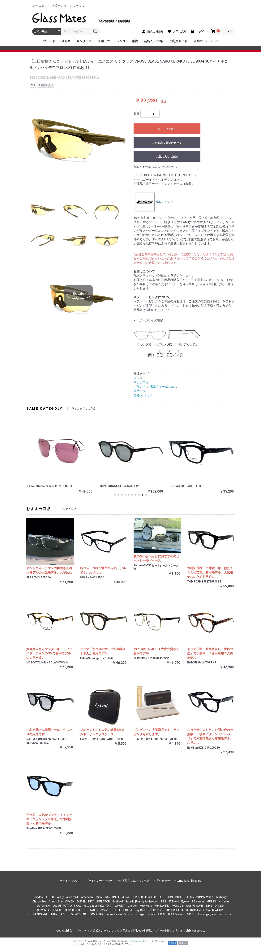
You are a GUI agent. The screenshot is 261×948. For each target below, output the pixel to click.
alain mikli (72, 897)
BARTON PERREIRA (117, 897)
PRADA (127, 910)
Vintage (139, 914)
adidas (39, 897)
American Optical (91, 897)
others (151, 914)
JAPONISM (43, 905)
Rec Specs (154, 910)
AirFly (60, 897)
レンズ (121, 41)
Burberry (221, 897)
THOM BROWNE (38, 914)
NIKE (209, 905)
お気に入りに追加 (167, 156)
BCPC (135, 897)
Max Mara (146, 905)
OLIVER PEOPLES (75, 910)
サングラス (84, 41)
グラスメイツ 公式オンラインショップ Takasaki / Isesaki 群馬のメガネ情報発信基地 (127, 930)
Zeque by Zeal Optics (118, 914)
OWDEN (93, 910)
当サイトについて (70, 880)
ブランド (49, 41)
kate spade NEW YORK (98, 905)
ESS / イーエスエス (163, 386)
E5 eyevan (198, 901)
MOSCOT (177, 905)
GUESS (211, 901)
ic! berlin (224, 901)
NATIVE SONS (194, 905)
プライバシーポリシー (99, 880)
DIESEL (81, 901)
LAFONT (120, 905)
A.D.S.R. (49, 897)
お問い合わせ (162, 880)
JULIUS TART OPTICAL (67, 905)
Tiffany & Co (58, 914)
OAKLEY (220, 905)
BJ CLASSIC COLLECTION (157, 897)
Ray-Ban (140, 910)
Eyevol (185, 901)
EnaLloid (118, 901)
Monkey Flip (162, 905)
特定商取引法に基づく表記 (133, 880)
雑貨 (135, 41)
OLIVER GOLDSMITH (49, 910)
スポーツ (104, 41)
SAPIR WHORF (215, 910)
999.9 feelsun (175, 914)
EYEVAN (174, 901)
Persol (105, 910)
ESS (163, 901)
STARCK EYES (195, 910)
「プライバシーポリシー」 (140, 941)
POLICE (116, 910)
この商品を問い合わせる (167, 142)
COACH (69, 901)
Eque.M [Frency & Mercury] (142, 901)
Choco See (39, 901)
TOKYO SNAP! (78, 914)
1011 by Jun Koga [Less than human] (210, 914)
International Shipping (187, 880)
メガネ (66, 41)
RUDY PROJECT (173, 910)
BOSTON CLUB (184, 897)
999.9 (161, 914)
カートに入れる (167, 129)
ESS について (164, 202)
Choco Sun (56, 901)
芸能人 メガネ (153, 41)
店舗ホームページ (206, 41)
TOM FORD (96, 914)
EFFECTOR (103, 901)
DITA (91, 901)
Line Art (132, 905)
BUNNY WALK (204, 897)
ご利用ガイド (178, 41)
